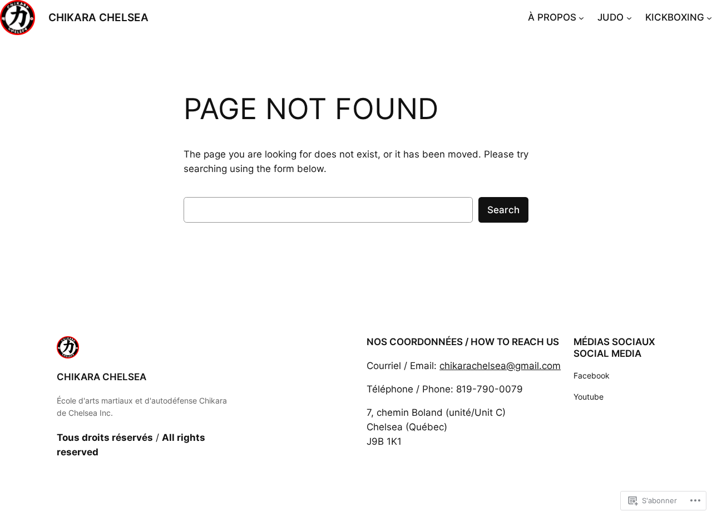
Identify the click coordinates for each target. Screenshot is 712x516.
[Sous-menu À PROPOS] (581, 17)
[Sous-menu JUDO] (629, 17)
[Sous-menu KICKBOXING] (709, 17)
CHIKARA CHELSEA (98, 17)
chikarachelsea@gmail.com (500, 365)
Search (503, 209)
